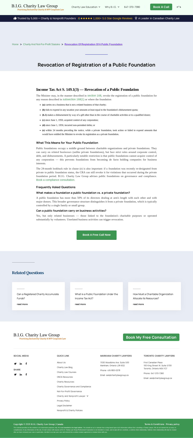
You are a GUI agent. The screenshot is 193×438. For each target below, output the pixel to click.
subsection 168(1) (73, 99)
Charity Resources (65, 381)
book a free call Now (97, 234)
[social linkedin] (21, 363)
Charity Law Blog (65, 367)
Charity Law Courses (66, 372)
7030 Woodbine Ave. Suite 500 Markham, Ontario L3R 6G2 (114, 364)
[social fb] (26, 363)
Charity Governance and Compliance (74, 386)
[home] (38, 7)
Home (15, 44)
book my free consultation (151, 337)
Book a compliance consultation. (55, 179)
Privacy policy (173, 424)
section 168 (94, 95)
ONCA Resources (65, 377)
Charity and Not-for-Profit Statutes (41, 44)
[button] (86, 7)
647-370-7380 (132, 7)
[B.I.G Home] (40, 336)
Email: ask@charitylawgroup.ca (114, 375)
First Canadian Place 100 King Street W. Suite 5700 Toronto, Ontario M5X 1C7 (158, 365)
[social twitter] (15, 363)
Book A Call (161, 7)
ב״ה (179, 7)
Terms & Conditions (154, 424)
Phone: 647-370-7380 (154, 373)
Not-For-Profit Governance (69, 391)
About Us (61, 362)
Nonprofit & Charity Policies (70, 410)
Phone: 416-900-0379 (110, 370)
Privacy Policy (63, 400)
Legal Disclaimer (64, 405)
